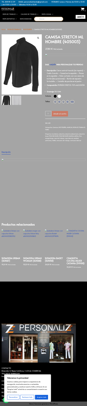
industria (62, 134)
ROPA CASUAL (46, 14)
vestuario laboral (75, 140)
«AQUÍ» (52, 64)
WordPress (54, 404)
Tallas (47, 101)
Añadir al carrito (59, 113)
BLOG (4, 392)
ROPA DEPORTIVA (9, 19)
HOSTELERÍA (27, 29)
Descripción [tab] (6, 152)
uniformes (48, 140)
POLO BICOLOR (53, 136)
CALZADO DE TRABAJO (28, 14)
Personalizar (13, 397)
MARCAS (69, 127)
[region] (27, 388)
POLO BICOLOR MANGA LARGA (69, 136)
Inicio (3, 29)
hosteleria (55, 134)
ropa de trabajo (59, 138)
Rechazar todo (27, 397)
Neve (31, 404)
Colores (48, 96)
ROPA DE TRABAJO (9, 14)
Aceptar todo (41, 397)
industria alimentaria (71, 134)
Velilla (47, 129)
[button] (38, 38)
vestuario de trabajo (63, 140)
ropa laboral (69, 138)
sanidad (76, 138)
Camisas (55, 127)
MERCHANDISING (26, 19)
